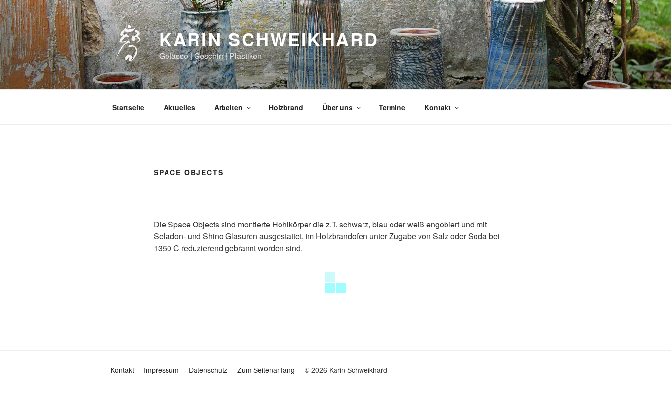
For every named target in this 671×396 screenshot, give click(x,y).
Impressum (161, 370)
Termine (392, 107)
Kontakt (437, 107)
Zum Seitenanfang (266, 370)
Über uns (337, 107)
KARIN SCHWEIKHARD (269, 39)
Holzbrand (286, 107)
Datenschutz (208, 370)
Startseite (128, 107)
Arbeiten (228, 107)
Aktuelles (179, 107)
